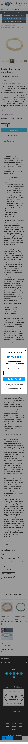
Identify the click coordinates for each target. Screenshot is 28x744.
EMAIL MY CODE (14, 379)
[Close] (25, 350)
